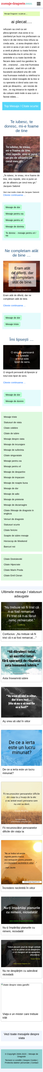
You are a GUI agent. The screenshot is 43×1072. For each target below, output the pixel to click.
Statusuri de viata (13, 422)
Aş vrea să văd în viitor (16, 721)
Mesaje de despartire (14, 472)
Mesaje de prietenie (14, 499)
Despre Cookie (30, 1060)
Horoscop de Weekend (15, 541)
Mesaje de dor (13, 207)
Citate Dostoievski (13, 559)
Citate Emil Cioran (13, 575)
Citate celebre (11, 428)
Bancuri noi (9, 546)
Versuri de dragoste (14, 519)
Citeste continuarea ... (14, 195)
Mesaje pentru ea (14, 213)
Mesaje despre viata (14, 439)
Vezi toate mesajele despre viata (21, 1036)
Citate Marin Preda (13, 570)
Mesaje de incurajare (14, 444)
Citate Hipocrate (12, 564)
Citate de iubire (11, 433)
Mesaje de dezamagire (15, 505)
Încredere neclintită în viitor (19, 887)
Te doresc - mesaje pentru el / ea (21, 234)
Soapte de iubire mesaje (16, 535)
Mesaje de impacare (14, 477)
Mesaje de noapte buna (16, 483)
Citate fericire (10, 530)
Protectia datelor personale (17, 1063)
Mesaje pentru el (14, 220)
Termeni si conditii (13, 1060)
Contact (34, 1063)
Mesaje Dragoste (10, 14)
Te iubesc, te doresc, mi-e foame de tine (21, 126)
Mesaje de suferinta (14, 450)
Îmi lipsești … (22, 339)
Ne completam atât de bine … (21, 252)
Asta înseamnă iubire (15, 678)
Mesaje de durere (15, 401)
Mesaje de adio (11, 494)
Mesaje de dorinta (15, 226)
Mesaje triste (12, 324)
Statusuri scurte (12, 524)
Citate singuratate (13, 455)
